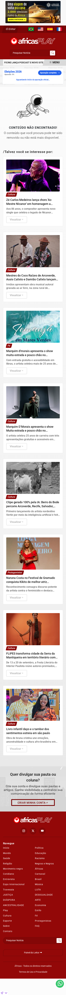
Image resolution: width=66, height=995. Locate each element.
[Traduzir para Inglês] (40, 29)
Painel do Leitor (32, 952)
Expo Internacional (14, 884)
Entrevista (9, 879)
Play (5, 910)
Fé (36, 915)
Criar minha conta (32, 802)
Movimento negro (13, 868)
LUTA (38, 889)
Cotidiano (8, 874)
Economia (40, 905)
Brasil (38, 879)
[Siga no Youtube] (42, 831)
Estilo (38, 910)
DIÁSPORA (9, 900)
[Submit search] (52, 53)
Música (39, 884)
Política (39, 848)
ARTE (38, 900)
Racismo (40, 858)
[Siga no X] (33, 831)
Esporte (7, 920)
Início (6, 848)
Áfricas (39, 868)
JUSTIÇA (8, 894)
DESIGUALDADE (44, 894)
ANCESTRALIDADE (13, 905)
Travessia (8, 889)
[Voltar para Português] (31, 29)
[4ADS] (33, 11)
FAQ (37, 926)
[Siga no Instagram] (23, 831)
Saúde (6, 858)
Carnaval (40, 874)
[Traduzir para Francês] (59, 29)
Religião (7, 863)
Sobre (6, 926)
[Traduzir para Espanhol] (50, 29)
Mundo (7, 853)
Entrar (12, 29)
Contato (7, 931)
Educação (40, 853)
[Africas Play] (33, 40)
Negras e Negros (44, 863)
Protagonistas (43, 920)
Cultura (7, 915)
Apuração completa (48, 73)
